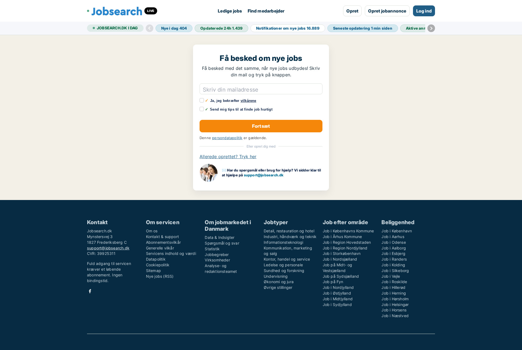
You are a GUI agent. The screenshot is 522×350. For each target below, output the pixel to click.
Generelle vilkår (160, 248)
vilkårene (248, 101)
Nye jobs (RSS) (160, 276)
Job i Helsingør (395, 304)
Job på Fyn (333, 281)
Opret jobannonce (387, 11)
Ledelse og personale (283, 264)
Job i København (396, 231)
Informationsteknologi (283, 242)
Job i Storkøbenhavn (342, 253)
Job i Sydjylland (337, 304)
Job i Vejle (390, 276)
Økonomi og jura (279, 281)
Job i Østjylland (337, 293)
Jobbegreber (217, 254)
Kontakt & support (162, 236)
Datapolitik (156, 259)
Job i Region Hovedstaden (347, 242)
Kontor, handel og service (287, 259)
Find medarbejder (266, 11)
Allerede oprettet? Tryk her (228, 156)
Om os (152, 231)
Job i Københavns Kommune (348, 231)
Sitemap (153, 270)
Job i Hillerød (393, 287)
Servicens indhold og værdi (171, 253)
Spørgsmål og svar (222, 243)
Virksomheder (217, 260)
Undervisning (276, 276)
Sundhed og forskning (284, 270)
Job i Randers (394, 259)
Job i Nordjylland (338, 287)
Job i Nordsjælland (340, 259)
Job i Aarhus (392, 236)
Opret (352, 11)
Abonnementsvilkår (163, 242)
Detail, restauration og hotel (289, 231)
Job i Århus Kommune (342, 236)
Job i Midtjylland (338, 298)
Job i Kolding (393, 264)
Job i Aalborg (393, 248)
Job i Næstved (395, 315)
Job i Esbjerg (393, 253)
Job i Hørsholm (395, 298)
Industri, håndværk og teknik (290, 236)
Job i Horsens (393, 310)
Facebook (90, 291)
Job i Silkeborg (395, 270)
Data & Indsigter (219, 237)
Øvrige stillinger (278, 287)
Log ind (424, 11)
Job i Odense (393, 242)
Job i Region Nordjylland (345, 248)
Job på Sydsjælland (341, 276)
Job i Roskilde (394, 281)
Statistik (212, 248)
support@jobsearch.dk (264, 175)
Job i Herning (393, 293)
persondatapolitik (227, 138)
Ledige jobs (230, 11)
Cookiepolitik (158, 264)
